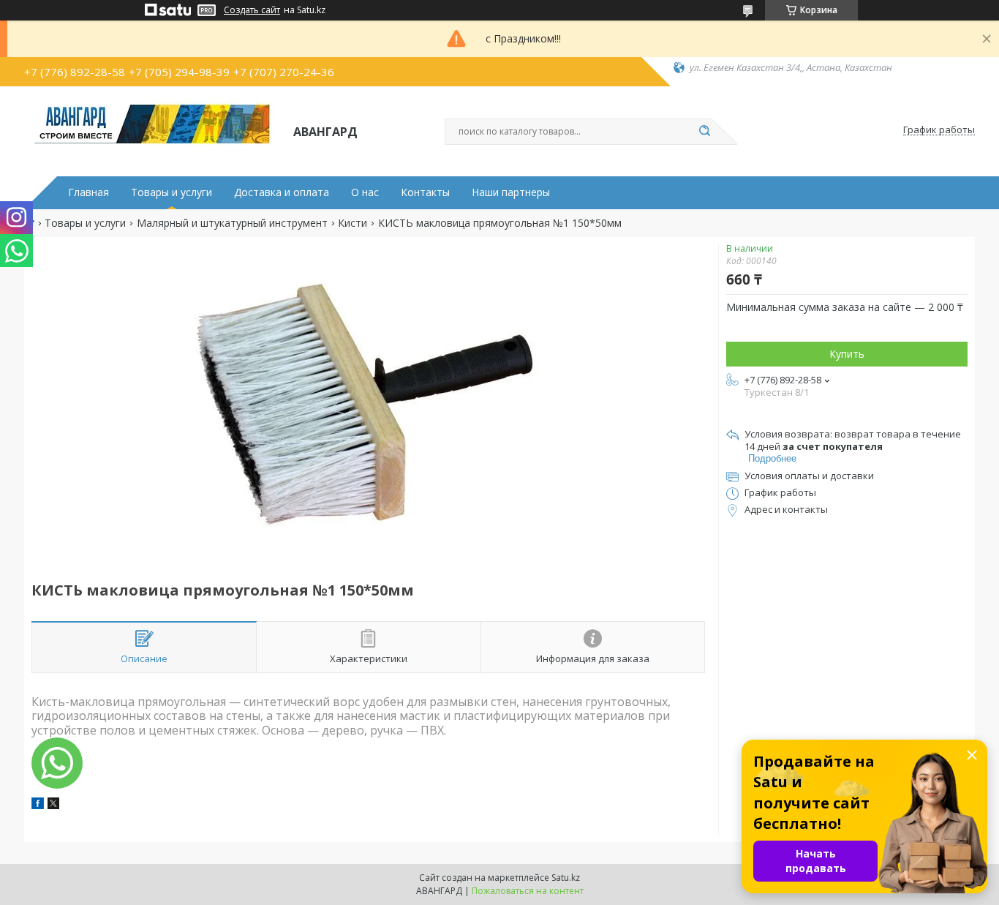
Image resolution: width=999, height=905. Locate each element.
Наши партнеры (511, 192)
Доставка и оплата (281, 192)
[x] (53, 805)
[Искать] (704, 132)
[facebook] (37, 805)
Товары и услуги (171, 192)
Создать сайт (252, 10)
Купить (846, 354)
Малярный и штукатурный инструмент (232, 223)
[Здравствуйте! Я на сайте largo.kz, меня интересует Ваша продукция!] (57, 763)
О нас (365, 192)
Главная (88, 192)
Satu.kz (565, 877)
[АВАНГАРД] (152, 130)
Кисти (352, 223)
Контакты (425, 192)
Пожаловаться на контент (528, 891)
